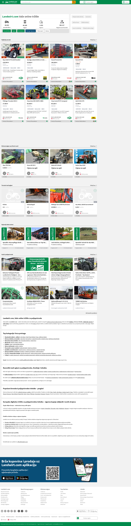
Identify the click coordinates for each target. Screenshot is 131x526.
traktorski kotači (23, 348)
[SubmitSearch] (74, 2)
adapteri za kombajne (30, 351)
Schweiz (82, 499)
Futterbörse (43, 500)
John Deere (22, 337)
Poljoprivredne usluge (88, 28)
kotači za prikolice (32, 348)
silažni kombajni (40, 351)
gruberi (16, 342)
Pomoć (5, 519)
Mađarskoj (61, 408)
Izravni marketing (77, 28)
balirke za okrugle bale (54, 339)
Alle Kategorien (4, 500)
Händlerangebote (5, 493)
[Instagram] (5, 511)
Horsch (48, 394)
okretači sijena (44, 339)
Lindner (64, 392)
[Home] (11, 2)
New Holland (32, 337)
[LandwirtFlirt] (26, 511)
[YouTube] (2, 511)
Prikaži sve (93, 40)
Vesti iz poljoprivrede (7, 254)
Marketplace (21, 31)
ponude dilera (6, 31)
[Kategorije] (19, 511)
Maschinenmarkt (5, 491)
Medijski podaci (10, 516)
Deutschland (83, 495)
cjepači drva (33, 340)
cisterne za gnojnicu (31, 349)
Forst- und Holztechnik (46, 495)
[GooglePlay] (22, 478)
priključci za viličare (56, 355)
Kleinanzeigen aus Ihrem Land (10, 146)
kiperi (11, 344)
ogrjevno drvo (78, 371)
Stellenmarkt (44, 502)
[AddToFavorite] (22, 45)
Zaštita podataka (35, 516)
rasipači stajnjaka (40, 349)
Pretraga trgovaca (30, 31)
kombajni (22, 351)
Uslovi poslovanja (45, 516)
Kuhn (25, 394)
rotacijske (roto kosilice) (26, 339)
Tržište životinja (85, 22)
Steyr (51, 392)
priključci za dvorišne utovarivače (43, 355)
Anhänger (23, 504)
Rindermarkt (43, 497)
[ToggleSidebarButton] (3, 2)
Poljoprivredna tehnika (78, 16)
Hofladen (43, 504)
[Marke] (22, 511)
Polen (81, 504)
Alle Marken (3, 502)
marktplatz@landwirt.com (58, 524)
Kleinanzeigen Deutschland (86, 497)
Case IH (68, 392)
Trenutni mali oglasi (7, 185)
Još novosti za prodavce (91, 313)
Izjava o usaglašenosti (64, 516)
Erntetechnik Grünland (46, 493)
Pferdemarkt (43, 499)
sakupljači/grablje (36, 339)
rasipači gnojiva (22, 349)
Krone (28, 394)
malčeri (17, 346)
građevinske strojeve (38, 371)
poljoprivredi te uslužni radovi (84, 374)
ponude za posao (72, 374)
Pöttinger (32, 394)
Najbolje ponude (6, 40)
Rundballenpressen (25, 495)
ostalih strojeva (81, 377)
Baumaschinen (24, 502)
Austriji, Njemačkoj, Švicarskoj (48, 408)
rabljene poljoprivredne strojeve (54, 322)
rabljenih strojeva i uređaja (24, 392)
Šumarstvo (88, 16)
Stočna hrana (76, 22)
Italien (81, 500)
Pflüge (22, 497)
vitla (19, 340)
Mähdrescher (24, 493)
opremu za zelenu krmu (53, 371)
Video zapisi (40, 31)
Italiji (57, 408)
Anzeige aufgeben (5, 504)
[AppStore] (8, 478)
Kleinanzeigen (4, 495)
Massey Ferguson (7, 394)
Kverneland (37, 394)
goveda (28, 374)
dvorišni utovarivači (25, 353)
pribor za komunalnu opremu (65, 377)
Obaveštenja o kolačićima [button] (22, 516)
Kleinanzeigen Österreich (86, 493)
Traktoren (23, 491)
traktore (45, 371)
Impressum (54, 516)
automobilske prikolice (18, 344)
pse (37, 374)
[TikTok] (11, 511)
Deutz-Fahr (20, 394)
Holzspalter (23, 500)
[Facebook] (8, 511)
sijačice (21, 346)
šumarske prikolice (25, 340)
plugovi (20, 342)
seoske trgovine (63, 371)
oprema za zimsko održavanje (49, 353)
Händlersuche (4, 497)
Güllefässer (23, 499)
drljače (12, 342)
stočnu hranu (70, 371)
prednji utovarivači (14, 355)
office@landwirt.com (23, 442)
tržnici (34, 323)
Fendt (27, 337)
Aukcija (47, 31)
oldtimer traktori (43, 337)
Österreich (82, 491)
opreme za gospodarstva (52, 377)
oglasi (14, 31)
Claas (37, 337)
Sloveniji (67, 408)
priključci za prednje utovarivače (27, 355)
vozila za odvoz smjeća (36, 353)
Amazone (43, 394)
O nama (3, 516)
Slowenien (82, 502)
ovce (34, 374)
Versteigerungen (5, 499)
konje (31, 374)
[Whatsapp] (14, 511)
